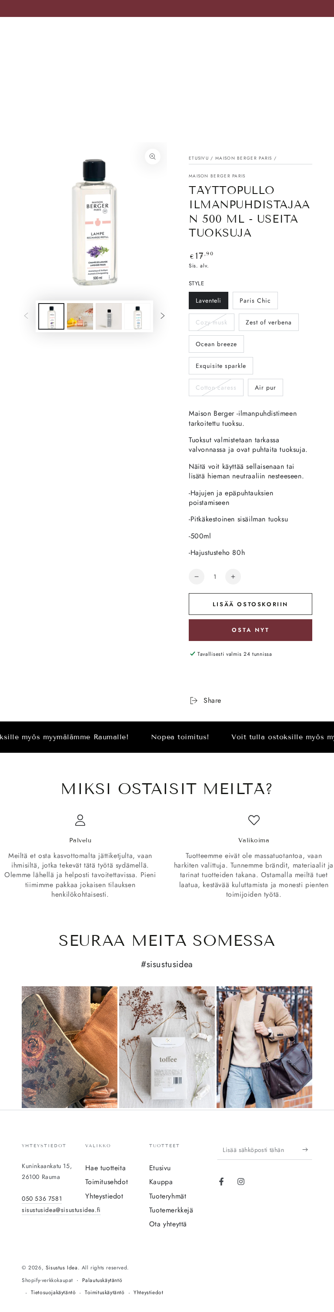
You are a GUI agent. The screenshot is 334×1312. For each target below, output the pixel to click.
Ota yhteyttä (168, 1224)
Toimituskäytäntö (105, 1292)
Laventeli (208, 300)
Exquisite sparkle (221, 365)
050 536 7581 (42, 1198)
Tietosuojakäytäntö (53, 1292)
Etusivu (199, 158)
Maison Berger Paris (243, 158)
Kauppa (161, 1182)
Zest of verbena (269, 322)
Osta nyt (251, 630)
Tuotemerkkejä (171, 1210)
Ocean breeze (216, 344)
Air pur (265, 387)
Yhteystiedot (104, 1196)
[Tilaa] (307, 1149)
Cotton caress (216, 387)
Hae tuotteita (105, 1168)
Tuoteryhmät (168, 1196)
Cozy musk (211, 322)
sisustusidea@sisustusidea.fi (61, 1209)
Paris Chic (255, 300)
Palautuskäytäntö (102, 1280)
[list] (167, 857)
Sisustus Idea (62, 1268)
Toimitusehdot (106, 1182)
